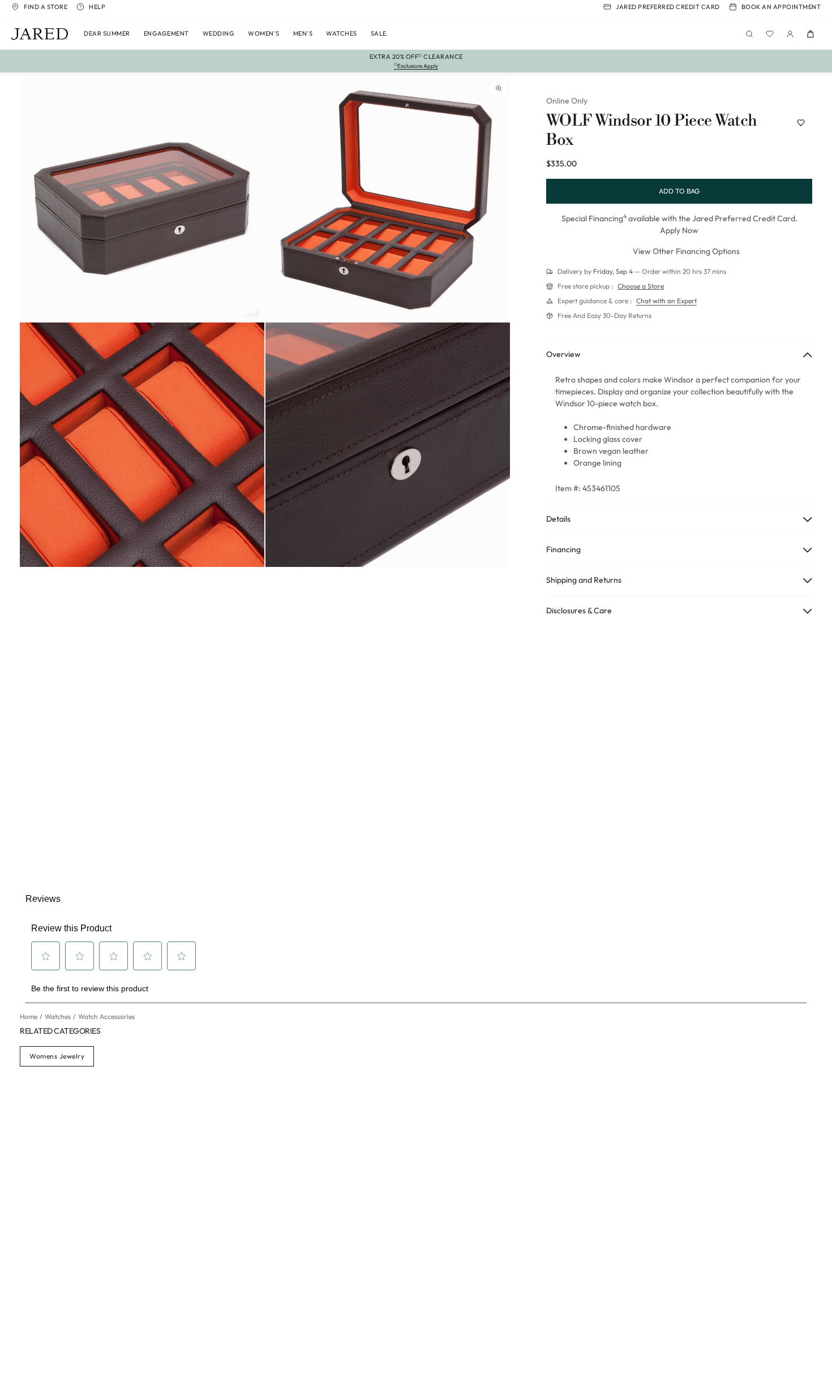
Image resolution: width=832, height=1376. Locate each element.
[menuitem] (107, 34)
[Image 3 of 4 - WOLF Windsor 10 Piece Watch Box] (142, 444)
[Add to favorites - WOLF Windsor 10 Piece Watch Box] (801, 123)
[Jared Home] (39, 33)
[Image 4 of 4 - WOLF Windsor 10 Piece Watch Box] (387, 444)
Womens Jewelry (56, 1056)
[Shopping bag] (810, 34)
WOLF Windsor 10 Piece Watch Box (651, 130)
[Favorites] (770, 34)
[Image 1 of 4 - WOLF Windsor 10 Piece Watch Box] (142, 199)
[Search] (749, 34)
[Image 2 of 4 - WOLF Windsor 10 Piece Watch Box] (387, 199)
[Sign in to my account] (790, 34)
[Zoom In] (498, 88)
